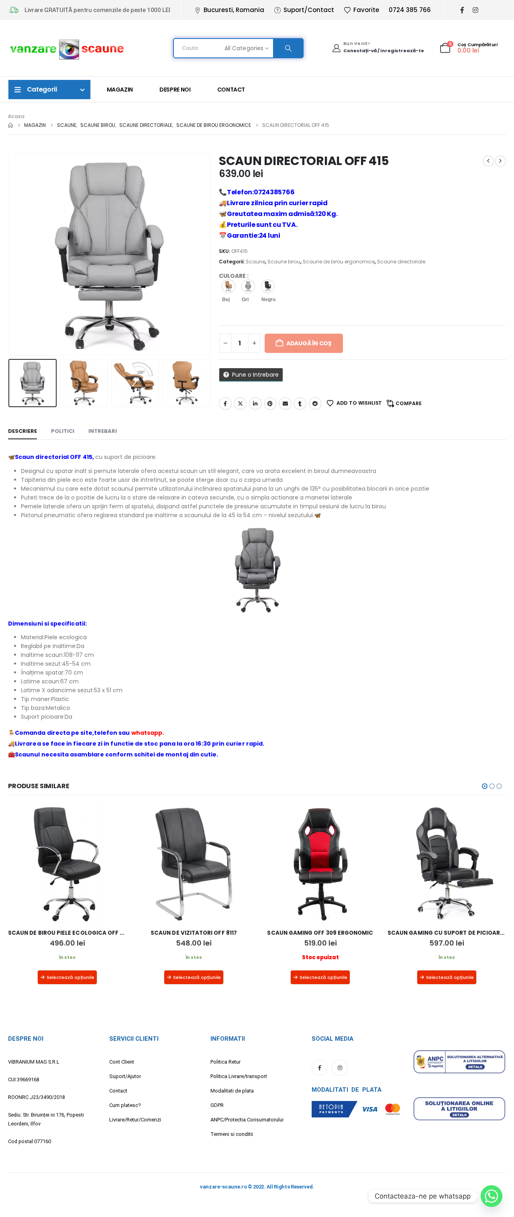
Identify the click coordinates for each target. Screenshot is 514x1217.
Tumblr (300, 403)
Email (285, 403)
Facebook (225, 403)
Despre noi (175, 90)
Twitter (240, 403)
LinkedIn (255, 403)
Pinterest (270, 403)
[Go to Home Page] (10, 125)
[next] (500, 161)
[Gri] (248, 286)
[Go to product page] (67, 864)
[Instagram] (475, 10)
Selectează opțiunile (70, 977)
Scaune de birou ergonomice (339, 261)
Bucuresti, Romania (234, 10)
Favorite (366, 10)
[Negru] (267, 286)
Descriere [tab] (22, 431)
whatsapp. (147, 733)
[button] (10, 255)
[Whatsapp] (491, 1196)
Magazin (120, 90)
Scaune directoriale (401, 261)
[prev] (488, 161)
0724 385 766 (410, 10)
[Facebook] (462, 10)
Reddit (315, 403)
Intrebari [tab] (102, 431)
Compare (409, 403)
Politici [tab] (62, 431)
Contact (231, 90)
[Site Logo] (67, 48)
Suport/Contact (309, 10)
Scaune (255, 261)
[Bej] (228, 286)
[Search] (288, 48)
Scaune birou (283, 261)
